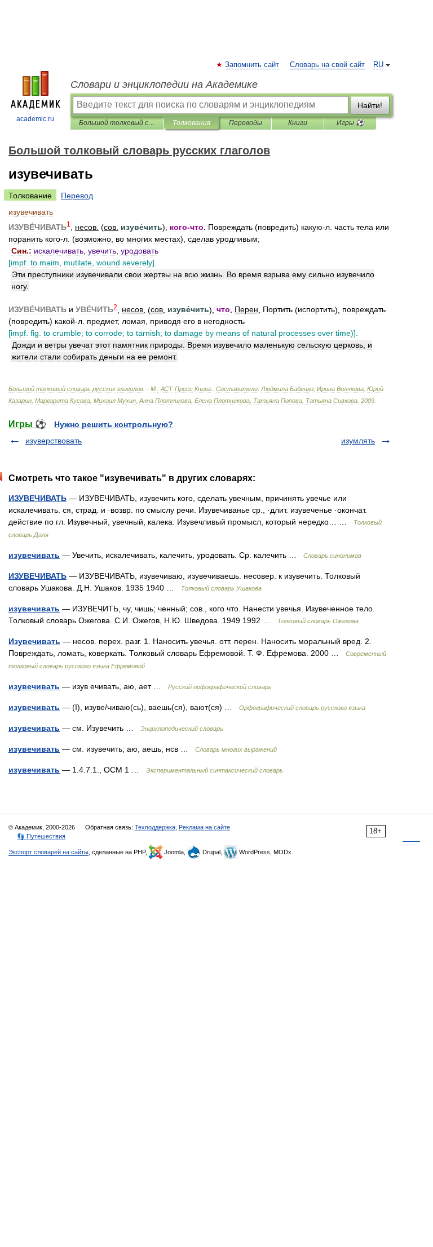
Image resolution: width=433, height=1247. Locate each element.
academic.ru (35, 119)
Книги (297, 123)
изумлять (358, 440)
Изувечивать (34, 641)
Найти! (369, 105)
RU (378, 65)
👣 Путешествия (41, 836)
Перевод (77, 195)
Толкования (191, 123)
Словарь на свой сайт (327, 65)
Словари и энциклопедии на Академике (164, 84)
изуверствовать (53, 440)
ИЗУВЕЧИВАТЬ (37, 498)
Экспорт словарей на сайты (48, 852)
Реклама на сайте (204, 827)
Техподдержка (155, 827)
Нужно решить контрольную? (113, 424)
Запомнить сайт (252, 65)
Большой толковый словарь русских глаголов (117, 123)
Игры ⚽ (350, 123)
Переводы (245, 123)
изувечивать (34, 555)
